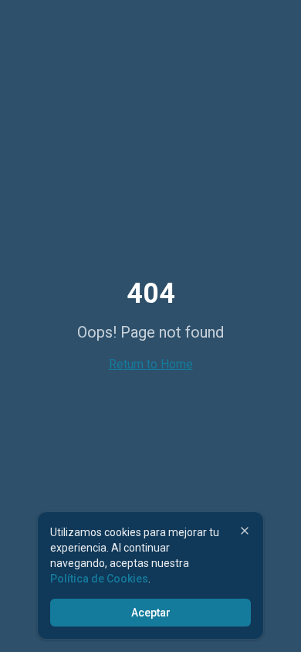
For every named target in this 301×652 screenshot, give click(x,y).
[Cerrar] (244, 530)
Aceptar (151, 612)
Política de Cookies (99, 578)
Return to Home (151, 364)
